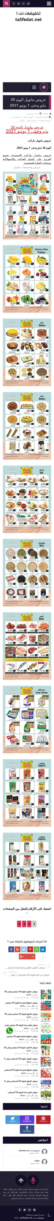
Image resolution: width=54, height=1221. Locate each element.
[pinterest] (34, 1210)
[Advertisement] (27, 52)
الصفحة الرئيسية (42, 117)
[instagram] (29, 1210)
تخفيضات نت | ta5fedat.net (32, 1218)
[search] (6, 3)
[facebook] (20, 1210)
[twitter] (24, 1210)
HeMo (33, 997)
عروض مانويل (43, 140)
